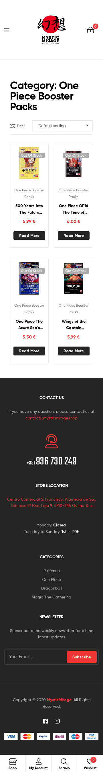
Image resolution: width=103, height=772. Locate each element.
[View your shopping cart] (90, 29)
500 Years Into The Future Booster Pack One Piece (29, 209)
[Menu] (8, 29)
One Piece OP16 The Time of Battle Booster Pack (73, 209)
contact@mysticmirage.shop (51, 417)
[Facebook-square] (46, 721)
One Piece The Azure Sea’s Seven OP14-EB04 (29, 325)
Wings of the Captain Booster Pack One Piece (74, 325)
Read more (29, 235)
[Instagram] (57, 721)
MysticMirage (59, 699)
